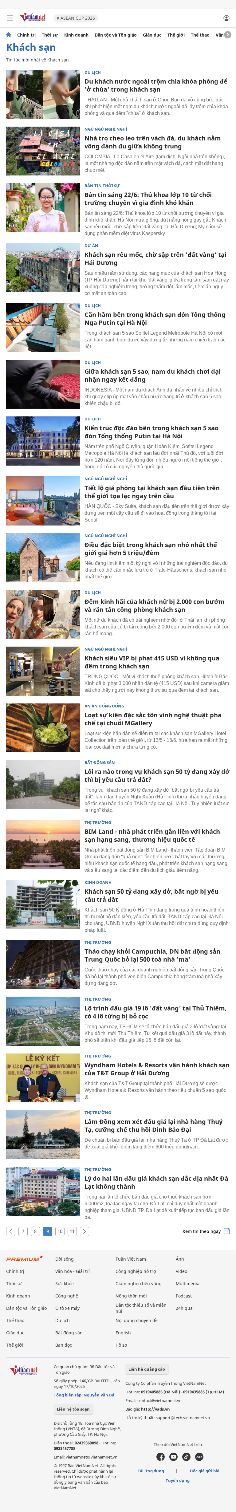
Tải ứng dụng (151, 1471)
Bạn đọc (63, 1345)
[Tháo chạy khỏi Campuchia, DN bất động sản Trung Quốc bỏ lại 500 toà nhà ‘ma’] (43, 964)
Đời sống (64, 1259)
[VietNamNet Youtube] (173, 1459)
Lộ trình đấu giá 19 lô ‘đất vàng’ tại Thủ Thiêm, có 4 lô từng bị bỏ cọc (156, 1012)
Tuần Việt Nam (131, 1259)
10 (59, 1231)
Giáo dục (152, 35)
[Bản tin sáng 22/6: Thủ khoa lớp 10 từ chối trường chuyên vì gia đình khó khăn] (43, 207)
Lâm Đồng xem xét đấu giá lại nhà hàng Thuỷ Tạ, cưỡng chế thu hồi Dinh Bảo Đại (153, 1125)
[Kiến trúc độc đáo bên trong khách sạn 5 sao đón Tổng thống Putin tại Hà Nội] (43, 441)
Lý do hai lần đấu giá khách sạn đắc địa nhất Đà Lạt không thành (156, 1182)
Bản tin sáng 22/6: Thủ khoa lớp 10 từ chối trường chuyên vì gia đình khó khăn (148, 199)
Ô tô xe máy (67, 1308)
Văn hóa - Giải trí (72, 1271)
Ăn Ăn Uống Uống (104, 706)
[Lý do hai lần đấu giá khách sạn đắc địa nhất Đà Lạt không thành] (43, 1191)
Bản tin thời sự (102, 186)
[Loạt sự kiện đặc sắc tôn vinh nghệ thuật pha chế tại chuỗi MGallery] (43, 728)
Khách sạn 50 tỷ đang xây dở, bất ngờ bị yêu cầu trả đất (151, 895)
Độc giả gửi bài (204, 1471)
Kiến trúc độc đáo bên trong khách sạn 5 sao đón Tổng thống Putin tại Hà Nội (151, 432)
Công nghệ (66, 1296)
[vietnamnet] (33, 22)
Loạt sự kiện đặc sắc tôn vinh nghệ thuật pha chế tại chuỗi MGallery (153, 719)
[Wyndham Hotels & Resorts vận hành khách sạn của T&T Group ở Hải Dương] (43, 1078)
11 (72, 1231)
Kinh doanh (76, 35)
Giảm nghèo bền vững (139, 1283)
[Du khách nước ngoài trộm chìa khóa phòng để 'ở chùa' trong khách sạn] (43, 94)
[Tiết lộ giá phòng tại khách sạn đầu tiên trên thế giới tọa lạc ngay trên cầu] (43, 501)
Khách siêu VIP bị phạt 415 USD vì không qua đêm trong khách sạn (152, 662)
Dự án (91, 246)
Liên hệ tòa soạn (73, 1409)
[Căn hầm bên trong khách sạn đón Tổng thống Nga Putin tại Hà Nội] (43, 327)
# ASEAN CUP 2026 (76, 18)
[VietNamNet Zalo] (199, 1459)
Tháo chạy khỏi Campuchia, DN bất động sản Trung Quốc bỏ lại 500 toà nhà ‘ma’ (152, 955)
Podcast (184, 1296)
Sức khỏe (64, 1283)
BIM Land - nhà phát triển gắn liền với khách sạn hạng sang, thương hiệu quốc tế (152, 835)
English (123, 1333)
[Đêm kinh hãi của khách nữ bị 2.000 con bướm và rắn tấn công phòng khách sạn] (43, 614)
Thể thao (200, 35)
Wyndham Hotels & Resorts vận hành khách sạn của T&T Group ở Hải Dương (157, 1069)
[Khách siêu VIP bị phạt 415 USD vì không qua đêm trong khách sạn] (43, 671)
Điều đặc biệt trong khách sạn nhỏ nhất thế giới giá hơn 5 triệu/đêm (151, 549)
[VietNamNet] (8, 35)
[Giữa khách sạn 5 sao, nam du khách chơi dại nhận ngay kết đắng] (43, 384)
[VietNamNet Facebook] (160, 1459)
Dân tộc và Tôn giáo (116, 35)
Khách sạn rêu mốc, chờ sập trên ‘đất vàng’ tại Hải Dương (155, 258)
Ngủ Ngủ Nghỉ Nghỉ (106, 129)
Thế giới (176, 35)
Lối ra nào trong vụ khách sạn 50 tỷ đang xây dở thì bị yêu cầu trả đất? (157, 775)
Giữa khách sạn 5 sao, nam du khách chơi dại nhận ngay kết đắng (153, 375)
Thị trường (98, 823)
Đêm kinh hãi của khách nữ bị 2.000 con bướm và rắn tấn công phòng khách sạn (155, 605)
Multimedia (187, 1283)
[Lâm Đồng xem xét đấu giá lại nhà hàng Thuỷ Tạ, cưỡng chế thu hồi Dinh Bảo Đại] (43, 1134)
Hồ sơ (121, 1345)
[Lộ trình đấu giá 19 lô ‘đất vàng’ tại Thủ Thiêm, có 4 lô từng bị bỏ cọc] (43, 1021)
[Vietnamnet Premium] (24, 1261)
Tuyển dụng (178, 1480)
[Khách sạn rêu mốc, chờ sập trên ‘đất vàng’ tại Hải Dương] (43, 267)
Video (181, 1271)
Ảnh (180, 1259)
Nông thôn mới (131, 1296)
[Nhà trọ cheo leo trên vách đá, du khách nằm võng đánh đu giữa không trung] (43, 151)
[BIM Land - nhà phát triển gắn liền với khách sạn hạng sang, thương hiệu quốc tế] (43, 844)
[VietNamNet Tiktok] (186, 1459)
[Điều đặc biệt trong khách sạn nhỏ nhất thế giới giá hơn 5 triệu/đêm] (43, 557)
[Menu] (10, 18)
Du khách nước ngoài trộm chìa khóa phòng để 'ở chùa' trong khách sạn (156, 85)
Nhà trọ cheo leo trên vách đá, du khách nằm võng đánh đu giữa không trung (153, 142)
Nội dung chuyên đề (137, 1320)
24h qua (184, 1308)
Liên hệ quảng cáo (146, 1369)
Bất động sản (100, 763)
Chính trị (26, 35)
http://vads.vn (155, 1409)
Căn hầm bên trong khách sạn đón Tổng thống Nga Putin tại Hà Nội (155, 318)
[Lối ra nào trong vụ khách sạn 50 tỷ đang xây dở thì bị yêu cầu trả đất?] (43, 784)
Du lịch (93, 72)
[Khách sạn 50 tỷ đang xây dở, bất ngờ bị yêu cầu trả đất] (43, 904)
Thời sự (50, 35)
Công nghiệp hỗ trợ (136, 1271)
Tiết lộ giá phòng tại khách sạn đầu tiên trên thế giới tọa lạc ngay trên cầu (152, 492)
